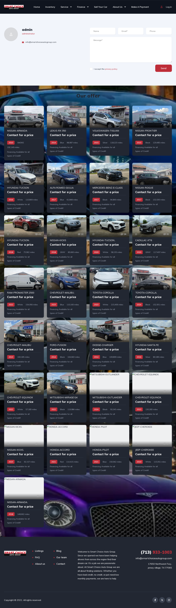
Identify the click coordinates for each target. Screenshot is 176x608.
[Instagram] (169, 600)
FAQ (37, 557)
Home (37, 6)
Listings (39, 550)
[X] (162, 600)
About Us (117, 6)
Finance (81, 6)
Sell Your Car (100, 6)
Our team (61, 557)
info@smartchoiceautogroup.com (154, 558)
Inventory (50, 6)
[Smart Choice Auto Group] (14, 6)
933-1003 (156, 552)
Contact (60, 563)
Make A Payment (140, 6)
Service (64, 6)
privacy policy (111, 69)
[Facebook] (155, 600)
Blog (58, 550)
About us (40, 563)
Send (163, 68)
